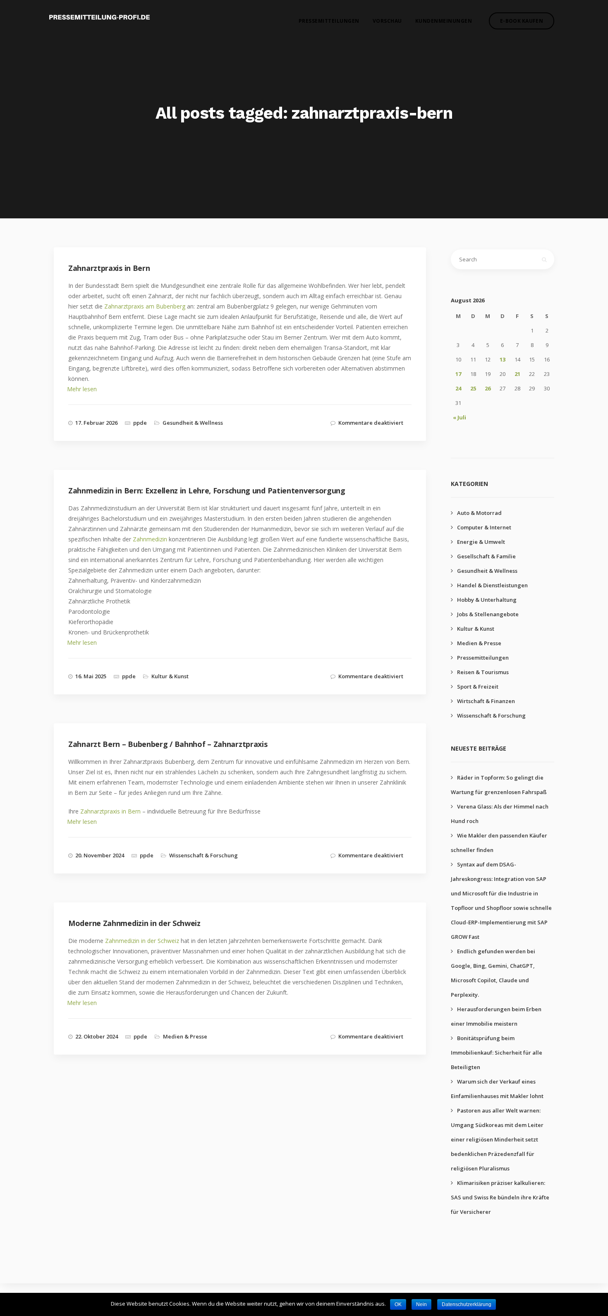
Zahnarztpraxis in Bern (110, 811)
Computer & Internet (484, 527)
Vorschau (387, 20)
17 (458, 374)
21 (517, 374)
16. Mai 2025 (90, 676)
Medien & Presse (185, 1036)
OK (398, 1304)
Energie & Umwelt (481, 542)
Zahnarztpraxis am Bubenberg (144, 306)
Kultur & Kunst (170, 676)
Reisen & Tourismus (483, 672)
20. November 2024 (99, 855)
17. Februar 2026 (96, 422)
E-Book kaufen (521, 20)
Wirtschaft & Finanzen (486, 701)
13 (502, 359)
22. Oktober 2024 (96, 1036)
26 (488, 388)
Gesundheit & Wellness (193, 422)
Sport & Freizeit (477, 686)
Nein (421, 1304)
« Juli (459, 417)
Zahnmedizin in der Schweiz (142, 941)
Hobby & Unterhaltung (487, 599)
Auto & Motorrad (479, 513)
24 (458, 388)
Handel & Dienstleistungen (492, 585)
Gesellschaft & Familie (486, 556)
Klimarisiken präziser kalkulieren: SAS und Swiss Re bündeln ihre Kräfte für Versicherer (500, 1197)
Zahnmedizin (150, 539)
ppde (140, 422)
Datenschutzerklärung (466, 1304)
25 (473, 388)
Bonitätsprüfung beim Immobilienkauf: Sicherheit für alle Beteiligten (496, 1052)
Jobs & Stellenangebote (488, 614)
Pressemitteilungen (329, 20)
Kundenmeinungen (443, 20)
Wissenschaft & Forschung (203, 855)
